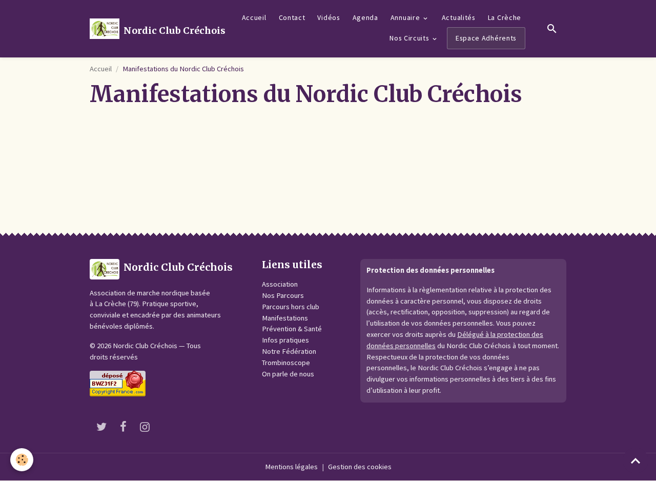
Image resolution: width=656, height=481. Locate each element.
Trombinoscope (286, 362)
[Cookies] (21, 459)
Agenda (365, 17)
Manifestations (285, 318)
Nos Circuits (410, 38)
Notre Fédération (289, 351)
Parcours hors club (290, 306)
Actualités (459, 17)
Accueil (254, 17)
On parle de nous (288, 373)
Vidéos (328, 17)
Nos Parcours (283, 295)
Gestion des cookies (360, 466)
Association (280, 284)
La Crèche (504, 17)
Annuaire (406, 17)
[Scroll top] (635, 460)
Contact (292, 17)
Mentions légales (291, 466)
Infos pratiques (285, 340)
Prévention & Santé (292, 328)
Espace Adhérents (486, 38)
